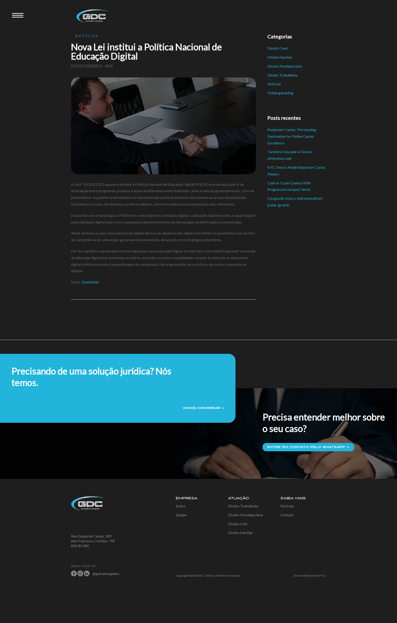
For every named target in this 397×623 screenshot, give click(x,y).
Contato (287, 515)
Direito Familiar (279, 57)
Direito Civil (237, 524)
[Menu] (17, 15)
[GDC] (90, 15)
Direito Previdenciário (284, 66)
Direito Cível (277, 48)
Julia (109, 65)
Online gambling (280, 93)
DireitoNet (90, 282)
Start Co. (321, 575)
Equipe (181, 515)
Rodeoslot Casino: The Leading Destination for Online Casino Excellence (291, 136)
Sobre (180, 506)
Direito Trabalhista (282, 75)
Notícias (87, 36)
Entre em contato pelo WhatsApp (306, 447)
